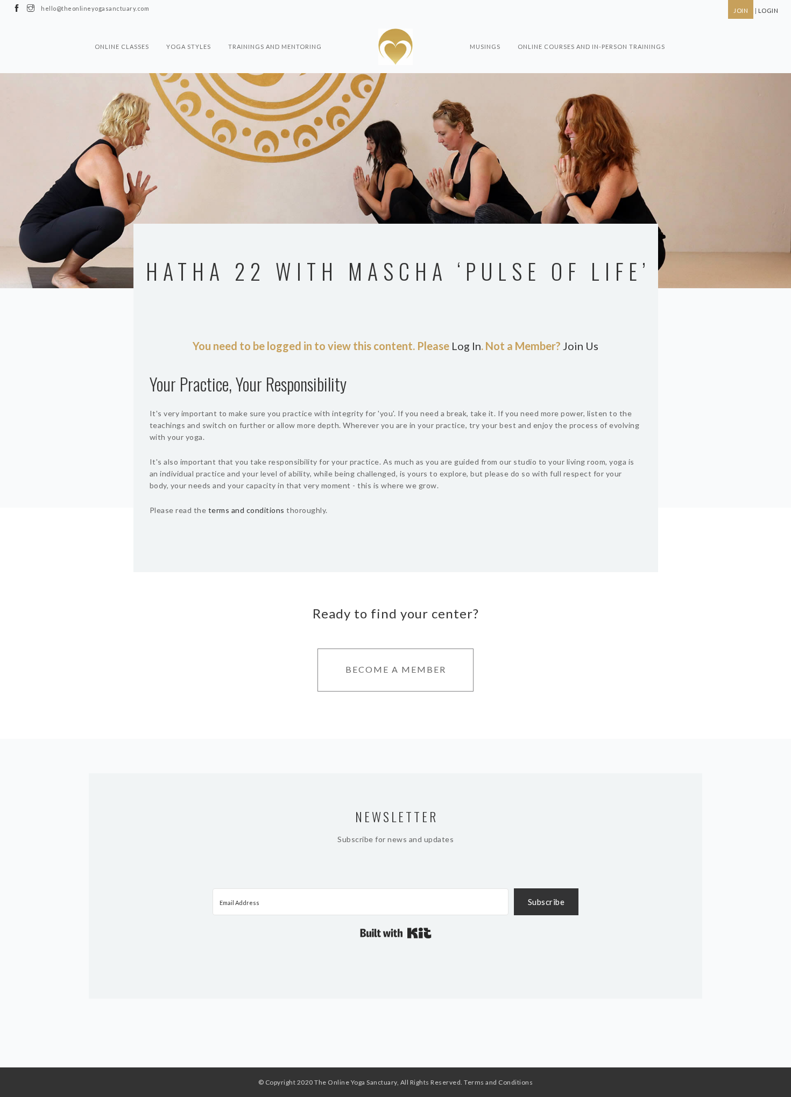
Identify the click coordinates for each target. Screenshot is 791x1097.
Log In (466, 345)
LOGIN (768, 10)
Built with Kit (396, 933)
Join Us (580, 345)
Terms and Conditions (498, 1082)
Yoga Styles (188, 46)
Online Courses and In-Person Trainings (591, 46)
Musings (485, 46)
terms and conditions (246, 510)
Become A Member (395, 669)
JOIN (740, 10)
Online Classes (122, 46)
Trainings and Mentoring (275, 46)
